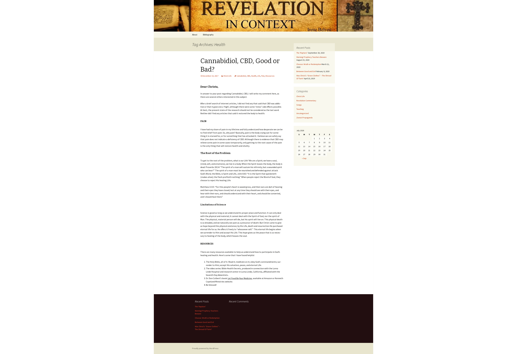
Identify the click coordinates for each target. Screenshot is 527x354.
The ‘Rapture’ (301, 53)
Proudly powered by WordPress (205, 348)
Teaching (300, 109)
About (194, 34)
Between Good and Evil (305, 71)
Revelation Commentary (306, 100)
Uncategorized (302, 113)
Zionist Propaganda (304, 117)
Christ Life (227, 76)
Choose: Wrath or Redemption (308, 64)
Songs (299, 105)
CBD (248, 76)
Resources (270, 76)
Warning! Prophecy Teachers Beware (311, 57)
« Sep (304, 158)
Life (258, 76)
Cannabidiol (241, 76)
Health (253, 76)
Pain (263, 76)
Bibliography (208, 34)
